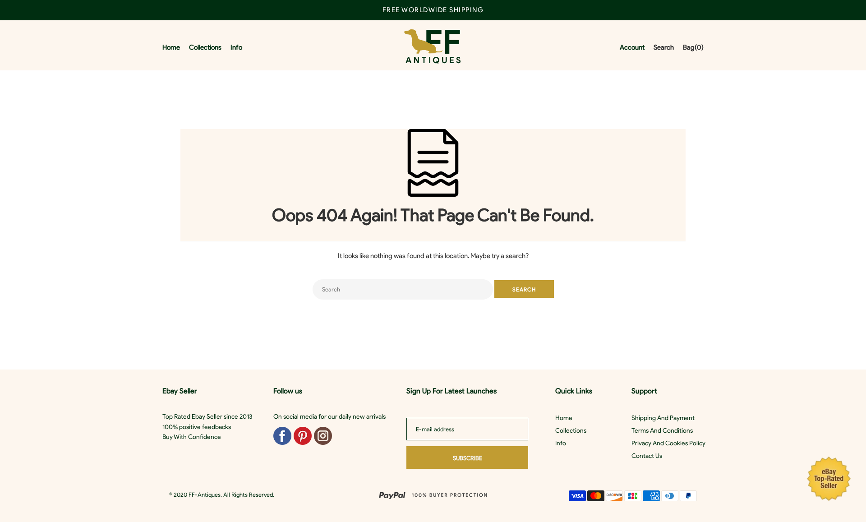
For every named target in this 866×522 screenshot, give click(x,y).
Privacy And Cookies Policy (668, 443)
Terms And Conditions (662, 430)
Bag (693, 47)
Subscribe (467, 458)
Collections (570, 430)
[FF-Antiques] (432, 47)
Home (563, 418)
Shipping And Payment (663, 418)
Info (560, 443)
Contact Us (646, 456)
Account (632, 47)
